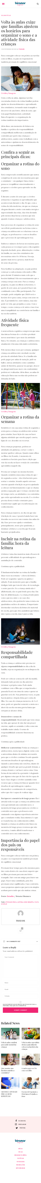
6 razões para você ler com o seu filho (29, 1069)
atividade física (11, 902)
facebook (22, 1121)
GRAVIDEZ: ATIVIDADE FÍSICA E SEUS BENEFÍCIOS (9, 1094)
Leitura (20, 902)
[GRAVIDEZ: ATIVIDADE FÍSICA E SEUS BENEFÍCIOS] (10, 1083)
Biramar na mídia (20, 1155)
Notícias (8, 15)
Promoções (20, 1165)
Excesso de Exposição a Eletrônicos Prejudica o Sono (30, 1094)
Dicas (3, 15)
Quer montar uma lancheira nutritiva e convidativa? (8, 1070)
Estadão (10, 896)
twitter (22, 1128)
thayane (21, 49)
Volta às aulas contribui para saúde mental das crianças (9, 1044)
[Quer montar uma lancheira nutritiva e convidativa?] (10, 1059)
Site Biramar (20, 1168)
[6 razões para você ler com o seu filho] (31, 1059)
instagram (22, 1124)
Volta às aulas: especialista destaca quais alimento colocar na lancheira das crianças (30, 1045)
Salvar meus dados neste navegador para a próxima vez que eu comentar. (19, 1005)
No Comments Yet (13, 941)
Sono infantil (29, 902)
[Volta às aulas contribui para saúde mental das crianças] (10, 1033)
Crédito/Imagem (8, 93)
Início (20, 1148)
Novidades (20, 1161)
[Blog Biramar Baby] (20, 4)
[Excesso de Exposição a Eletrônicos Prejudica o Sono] (31, 1083)
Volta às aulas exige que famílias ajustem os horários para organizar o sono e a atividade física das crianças (19, 32)
